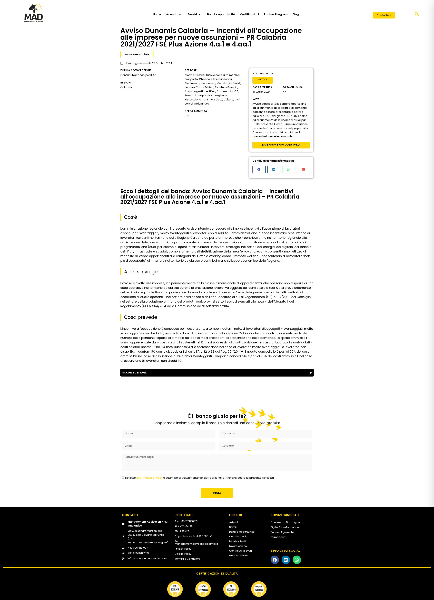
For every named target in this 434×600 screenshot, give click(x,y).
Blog (296, 14)
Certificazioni (249, 14)
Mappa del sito (238, 555)
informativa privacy (149, 478)
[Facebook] (275, 560)
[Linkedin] (286, 560)
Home (157, 14)
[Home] (33, 12)
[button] (416, 15)
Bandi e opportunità (221, 14)
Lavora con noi (238, 546)
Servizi (192, 14)
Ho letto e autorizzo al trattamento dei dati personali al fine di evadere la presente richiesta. (199, 478)
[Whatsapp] (297, 560)
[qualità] (217, 589)
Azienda (171, 14)
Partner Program (276, 14)
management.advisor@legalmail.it (196, 544)
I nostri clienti (237, 541)
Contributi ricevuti (240, 550)
